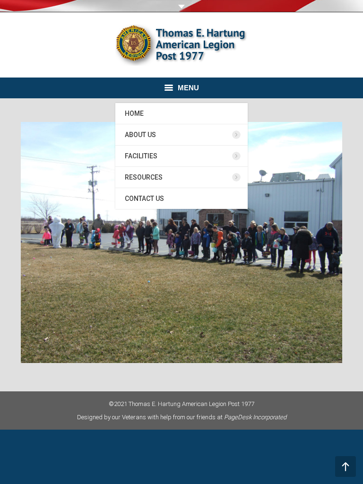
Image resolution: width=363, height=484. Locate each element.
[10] (181, 242)
